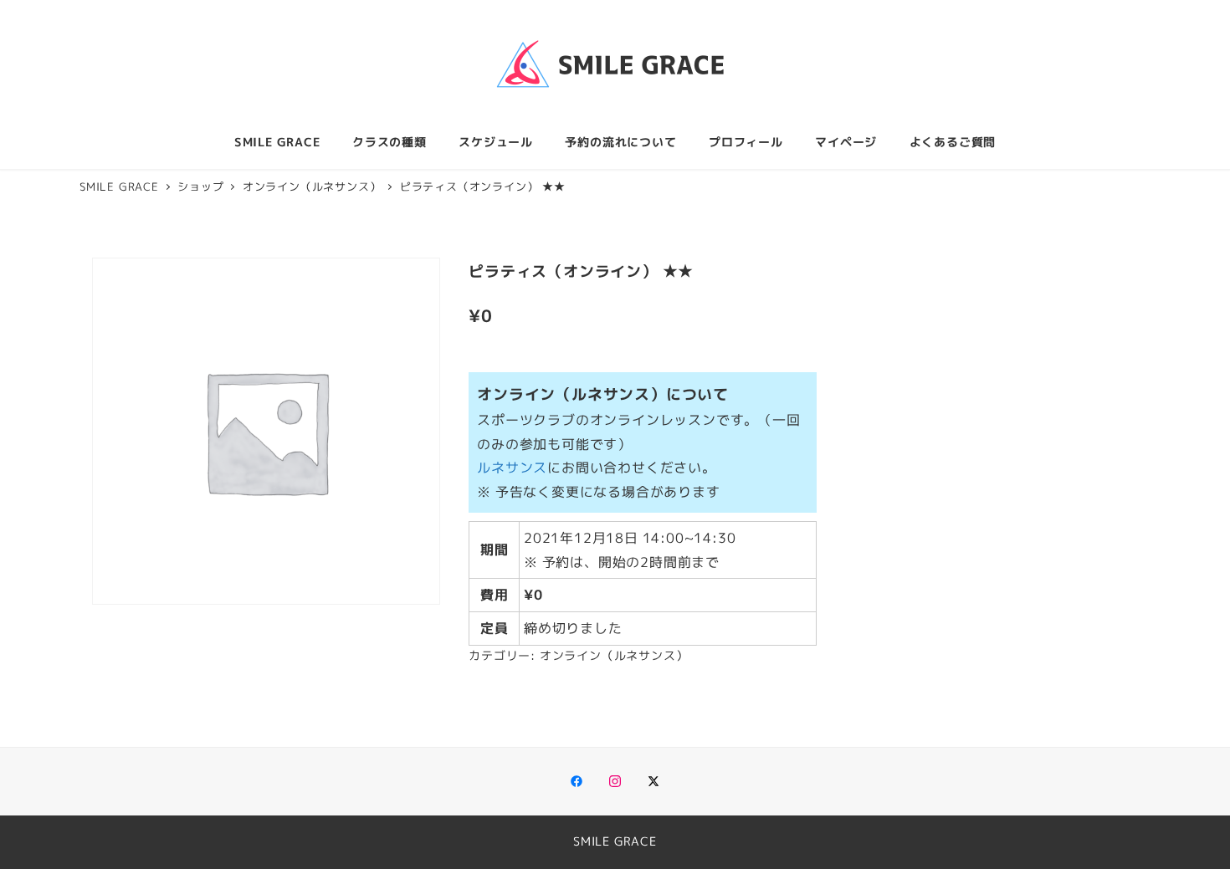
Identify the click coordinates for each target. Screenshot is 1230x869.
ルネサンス (512, 467)
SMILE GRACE (615, 841)
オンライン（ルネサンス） (614, 655)
